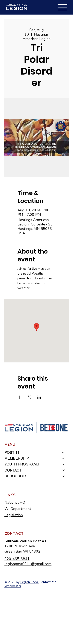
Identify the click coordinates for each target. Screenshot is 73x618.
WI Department (17, 508)
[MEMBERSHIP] (63, 458)
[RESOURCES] (63, 476)
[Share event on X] (29, 397)
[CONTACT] (63, 470)
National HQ (14, 502)
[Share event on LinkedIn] (39, 397)
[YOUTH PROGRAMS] (63, 464)
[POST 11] (63, 452)
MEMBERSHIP (16, 458)
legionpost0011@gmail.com (28, 563)
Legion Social (29, 582)
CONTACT (12, 470)
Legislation (13, 515)
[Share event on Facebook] (19, 397)
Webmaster (12, 586)
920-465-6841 (17, 558)
